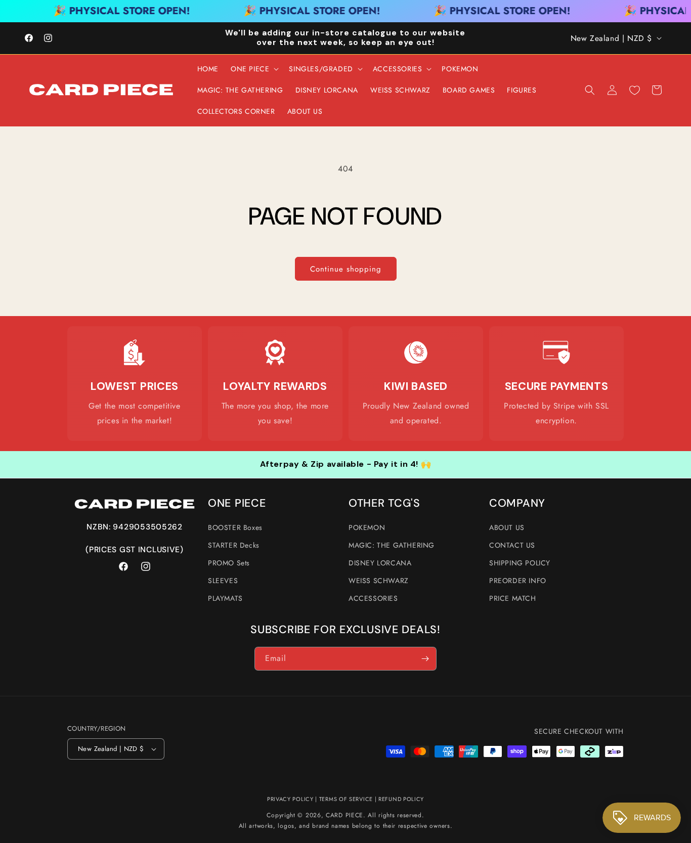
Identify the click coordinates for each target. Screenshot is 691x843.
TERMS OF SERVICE (346, 799)
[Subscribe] (425, 659)
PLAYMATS (225, 598)
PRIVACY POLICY (290, 799)
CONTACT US (512, 545)
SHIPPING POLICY (519, 563)
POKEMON (367, 527)
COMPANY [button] (517, 503)
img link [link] (135, 353)
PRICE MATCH (512, 598)
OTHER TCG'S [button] (384, 503)
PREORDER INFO (517, 580)
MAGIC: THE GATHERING (392, 545)
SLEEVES (223, 580)
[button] (254, 68)
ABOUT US (507, 527)
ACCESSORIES (373, 598)
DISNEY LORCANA (380, 563)
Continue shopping (345, 269)
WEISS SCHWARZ (379, 580)
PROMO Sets (229, 563)
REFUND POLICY (401, 799)
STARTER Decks (234, 545)
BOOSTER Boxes (235, 527)
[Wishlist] (634, 90)
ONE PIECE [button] (237, 503)
